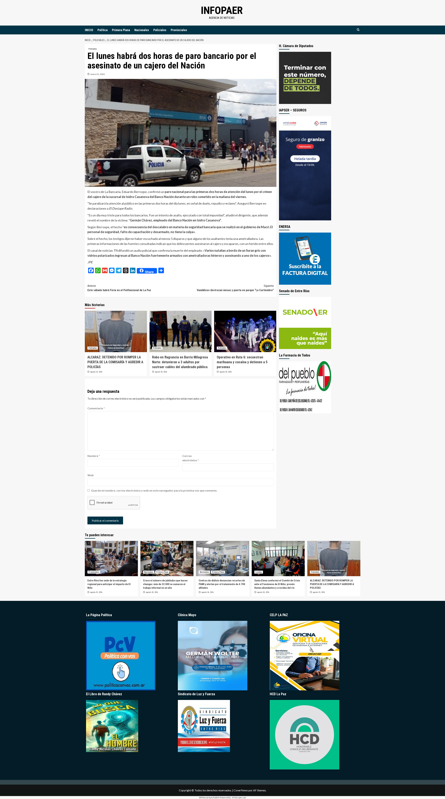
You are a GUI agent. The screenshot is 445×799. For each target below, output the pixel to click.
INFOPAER (222, 10)
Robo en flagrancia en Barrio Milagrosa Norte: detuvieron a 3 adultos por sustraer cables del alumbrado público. (180, 362)
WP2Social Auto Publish (209, 797)
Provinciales (179, 30)
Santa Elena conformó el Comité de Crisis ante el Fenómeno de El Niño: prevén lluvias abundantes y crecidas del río (277, 584)
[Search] (358, 30)
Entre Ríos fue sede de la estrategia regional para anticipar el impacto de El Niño (109, 584)
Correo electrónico (190, 458)
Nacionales (141, 30)
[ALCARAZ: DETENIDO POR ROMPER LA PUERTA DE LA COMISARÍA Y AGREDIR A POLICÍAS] (116, 331)
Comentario (96, 408)
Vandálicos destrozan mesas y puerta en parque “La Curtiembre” (235, 288)
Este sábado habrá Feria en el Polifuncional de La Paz (119, 288)
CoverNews (241, 790)
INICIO (89, 30)
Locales (258, 572)
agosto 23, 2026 (96, 372)
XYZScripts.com (239, 797)
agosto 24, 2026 (152, 592)
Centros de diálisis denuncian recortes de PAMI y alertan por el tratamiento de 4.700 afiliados (222, 584)
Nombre (93, 455)
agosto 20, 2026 (161, 372)
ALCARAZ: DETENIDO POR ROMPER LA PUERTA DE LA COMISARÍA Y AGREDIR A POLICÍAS (115, 362)
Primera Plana (121, 30)
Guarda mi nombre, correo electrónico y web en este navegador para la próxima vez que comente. (154, 490)
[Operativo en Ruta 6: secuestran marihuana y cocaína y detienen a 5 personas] (245, 331)
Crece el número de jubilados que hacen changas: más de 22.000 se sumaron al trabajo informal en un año (165, 584)
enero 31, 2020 (97, 74)
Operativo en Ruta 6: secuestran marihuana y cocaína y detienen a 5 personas (242, 362)
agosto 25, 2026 (96, 592)
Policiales (159, 30)
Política (103, 30)
